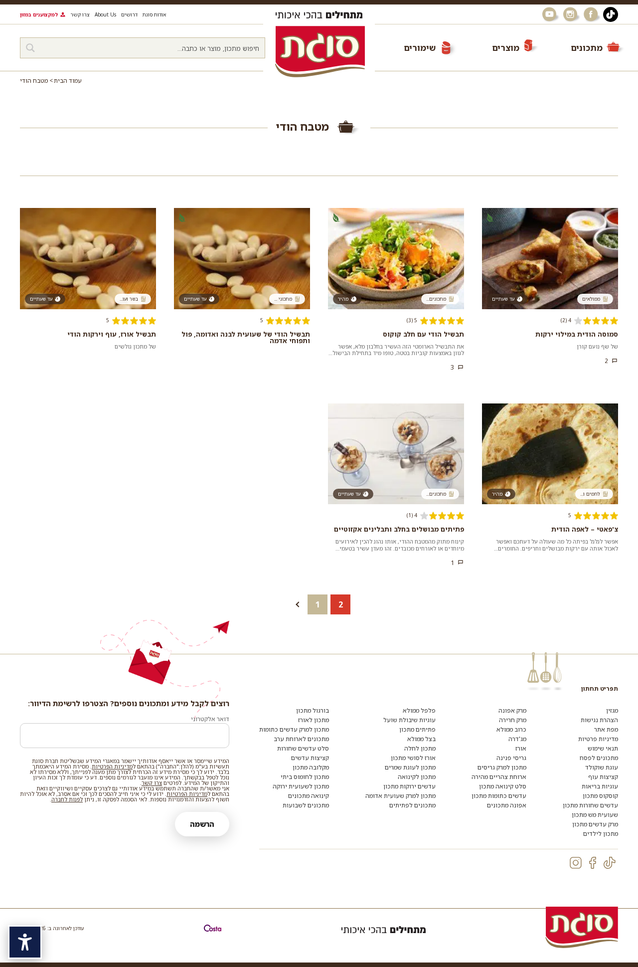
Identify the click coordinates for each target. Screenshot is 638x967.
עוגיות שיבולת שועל (409, 720)
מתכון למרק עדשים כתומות (294, 729)
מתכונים (587, 47)
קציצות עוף (603, 777)
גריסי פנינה (511, 758)
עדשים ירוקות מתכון (409, 786)
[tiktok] (609, 862)
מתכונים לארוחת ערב (301, 739)
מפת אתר (606, 729)
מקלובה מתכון (311, 767)
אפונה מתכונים (506, 805)
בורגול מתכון (312, 710)
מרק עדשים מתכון (595, 824)
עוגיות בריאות (600, 786)
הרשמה (202, 824)
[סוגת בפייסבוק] (592, 14)
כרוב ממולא (511, 729)
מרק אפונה (512, 710)
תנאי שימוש (603, 748)
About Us (105, 14)
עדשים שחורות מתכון (590, 805)
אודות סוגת (154, 14)
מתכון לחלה (420, 748)
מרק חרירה (512, 720)
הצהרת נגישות (599, 720)
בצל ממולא (421, 739)
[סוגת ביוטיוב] (550, 14)
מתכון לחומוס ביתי (305, 777)
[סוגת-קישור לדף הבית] (320, 51)
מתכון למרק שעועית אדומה (400, 795)
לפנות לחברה (67, 799)
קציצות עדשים (310, 758)
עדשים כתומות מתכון (499, 795)
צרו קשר (80, 14)
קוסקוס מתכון (600, 795)
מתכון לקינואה (417, 777)
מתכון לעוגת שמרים (410, 767)
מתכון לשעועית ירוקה (301, 786)
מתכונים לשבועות (306, 805)
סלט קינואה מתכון (502, 786)
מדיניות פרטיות (598, 739)
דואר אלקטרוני (210, 719)
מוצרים (505, 47)
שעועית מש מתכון (595, 814)
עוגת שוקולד (601, 767)
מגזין (612, 710)
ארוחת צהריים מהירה (499, 777)
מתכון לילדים (600, 833)
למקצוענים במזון (39, 14)
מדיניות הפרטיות (112, 766)
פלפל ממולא (419, 710)
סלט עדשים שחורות (303, 748)
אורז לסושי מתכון (413, 758)
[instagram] (575, 862)
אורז (520, 748)
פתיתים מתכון (417, 729)
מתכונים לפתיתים (412, 805)
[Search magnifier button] (30, 48)
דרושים (129, 14)
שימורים (420, 47)
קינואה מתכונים (308, 795)
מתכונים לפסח (599, 758)
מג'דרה (517, 739)
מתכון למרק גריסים (502, 767)
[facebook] (592, 862)
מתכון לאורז (313, 720)
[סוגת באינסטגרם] (571, 14)
